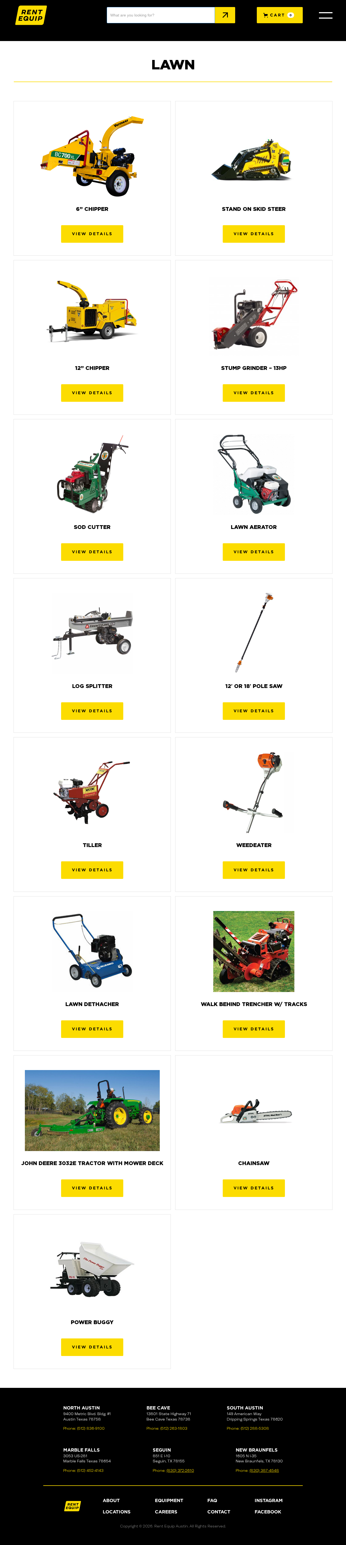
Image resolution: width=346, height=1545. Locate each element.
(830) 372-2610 (180, 1470)
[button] (280, 15)
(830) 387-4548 (264, 1470)
